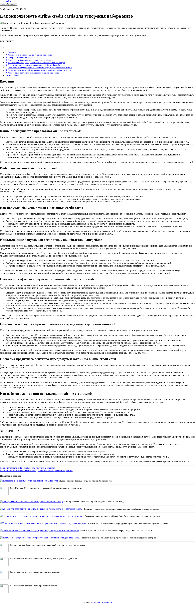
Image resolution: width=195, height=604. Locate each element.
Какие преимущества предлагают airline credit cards (30, 55)
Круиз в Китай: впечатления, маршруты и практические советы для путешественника (128, 523)
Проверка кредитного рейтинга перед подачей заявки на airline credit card (39, 70)
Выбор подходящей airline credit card (23, 57)
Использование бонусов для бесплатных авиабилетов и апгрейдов (36, 62)
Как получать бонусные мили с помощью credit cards (30, 60)
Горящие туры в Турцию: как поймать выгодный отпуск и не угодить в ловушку (47, 545)
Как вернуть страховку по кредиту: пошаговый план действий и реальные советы (121, 509)
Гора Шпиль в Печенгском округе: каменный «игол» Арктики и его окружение (46, 488)
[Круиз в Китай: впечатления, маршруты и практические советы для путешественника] (43, 523)
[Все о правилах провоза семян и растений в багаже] (4, 592)
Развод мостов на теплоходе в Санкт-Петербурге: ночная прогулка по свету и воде (122, 516)
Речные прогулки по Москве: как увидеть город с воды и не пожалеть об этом (116, 530)
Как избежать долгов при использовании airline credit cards (33, 73)
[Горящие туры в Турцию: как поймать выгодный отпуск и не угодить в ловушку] (4, 551)
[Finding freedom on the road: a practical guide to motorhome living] (31, 501)
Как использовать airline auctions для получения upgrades (27, 468)
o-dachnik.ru (107, 602)
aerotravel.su (5, 1)
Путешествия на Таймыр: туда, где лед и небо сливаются (85, 481)
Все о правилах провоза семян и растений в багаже (33, 586)
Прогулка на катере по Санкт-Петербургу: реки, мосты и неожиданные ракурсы (119, 538)
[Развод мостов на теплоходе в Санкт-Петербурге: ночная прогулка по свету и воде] (41, 516)
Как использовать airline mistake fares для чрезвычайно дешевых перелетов (36, 470)
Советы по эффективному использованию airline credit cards (34, 65)
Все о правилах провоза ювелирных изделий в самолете (36, 572)
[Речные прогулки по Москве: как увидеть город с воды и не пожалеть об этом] (39, 530)
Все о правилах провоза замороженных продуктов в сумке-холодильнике (43, 559)
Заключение (14, 75)
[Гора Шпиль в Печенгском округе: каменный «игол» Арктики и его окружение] (4, 494)
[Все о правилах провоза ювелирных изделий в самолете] (4, 578)
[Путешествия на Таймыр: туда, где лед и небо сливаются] (29, 481)
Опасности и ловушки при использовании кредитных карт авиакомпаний (40, 68)
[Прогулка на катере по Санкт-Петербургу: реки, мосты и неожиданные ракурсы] (40, 537)
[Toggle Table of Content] (2, 47)
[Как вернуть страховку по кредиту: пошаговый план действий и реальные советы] (41, 509)
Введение (12, 52)
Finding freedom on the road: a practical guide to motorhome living (93, 502)
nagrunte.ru (96, 602)
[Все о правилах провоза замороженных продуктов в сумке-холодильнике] (4, 565)
